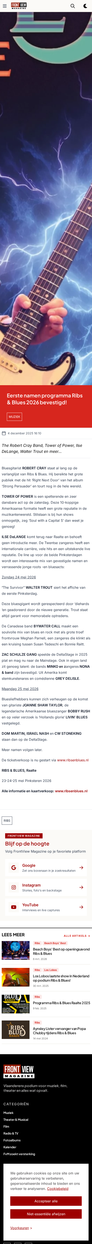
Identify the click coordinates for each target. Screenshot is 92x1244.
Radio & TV (10, 1133)
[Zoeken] (72, 6)
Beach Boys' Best (55, 943)
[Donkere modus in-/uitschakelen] (85, 6)
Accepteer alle (46, 1201)
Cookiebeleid (57, 1188)
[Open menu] (5, 6)
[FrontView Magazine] (18, 1071)
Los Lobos (50, 970)
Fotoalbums (12, 1140)
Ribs (37, 943)
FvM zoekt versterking (19, 1154)
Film (6, 1126)
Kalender (9, 1147)
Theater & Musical (15, 1119)
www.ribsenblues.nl (73, 760)
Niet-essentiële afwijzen (46, 1214)
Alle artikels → (77, 935)
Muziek (8, 1113)
